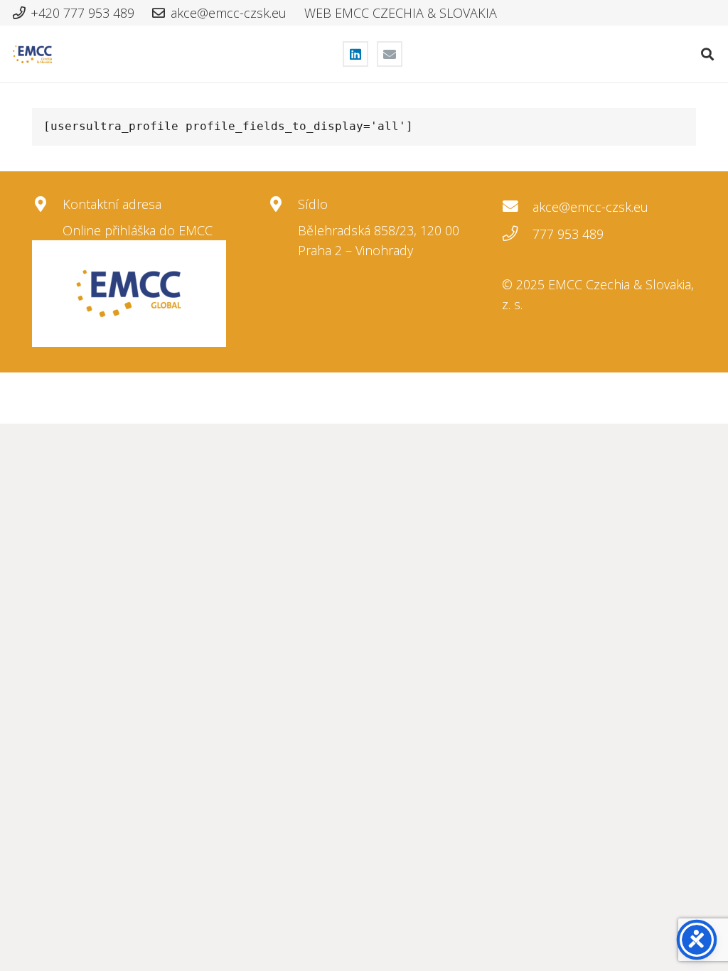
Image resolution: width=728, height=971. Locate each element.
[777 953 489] (517, 234)
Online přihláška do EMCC (138, 230)
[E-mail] (389, 54)
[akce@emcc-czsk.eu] (517, 207)
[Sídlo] (282, 205)
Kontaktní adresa (112, 204)
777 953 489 (568, 233)
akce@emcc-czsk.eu (590, 206)
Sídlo (313, 204)
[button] (707, 54)
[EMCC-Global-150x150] (129, 293)
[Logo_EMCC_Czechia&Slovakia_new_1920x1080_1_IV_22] (32, 54)
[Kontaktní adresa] (47, 205)
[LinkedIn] (355, 54)
